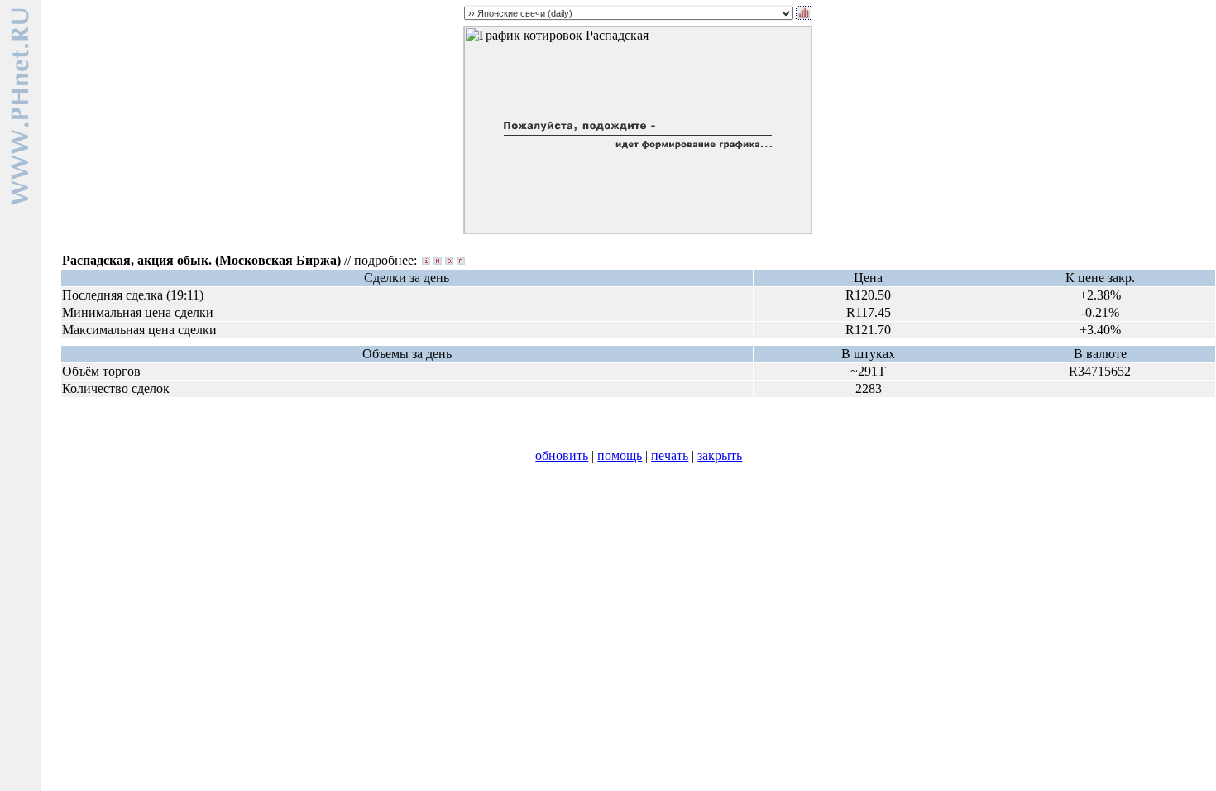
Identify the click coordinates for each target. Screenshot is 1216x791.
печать (669, 455)
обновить (561, 455)
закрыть (719, 455)
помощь (619, 455)
